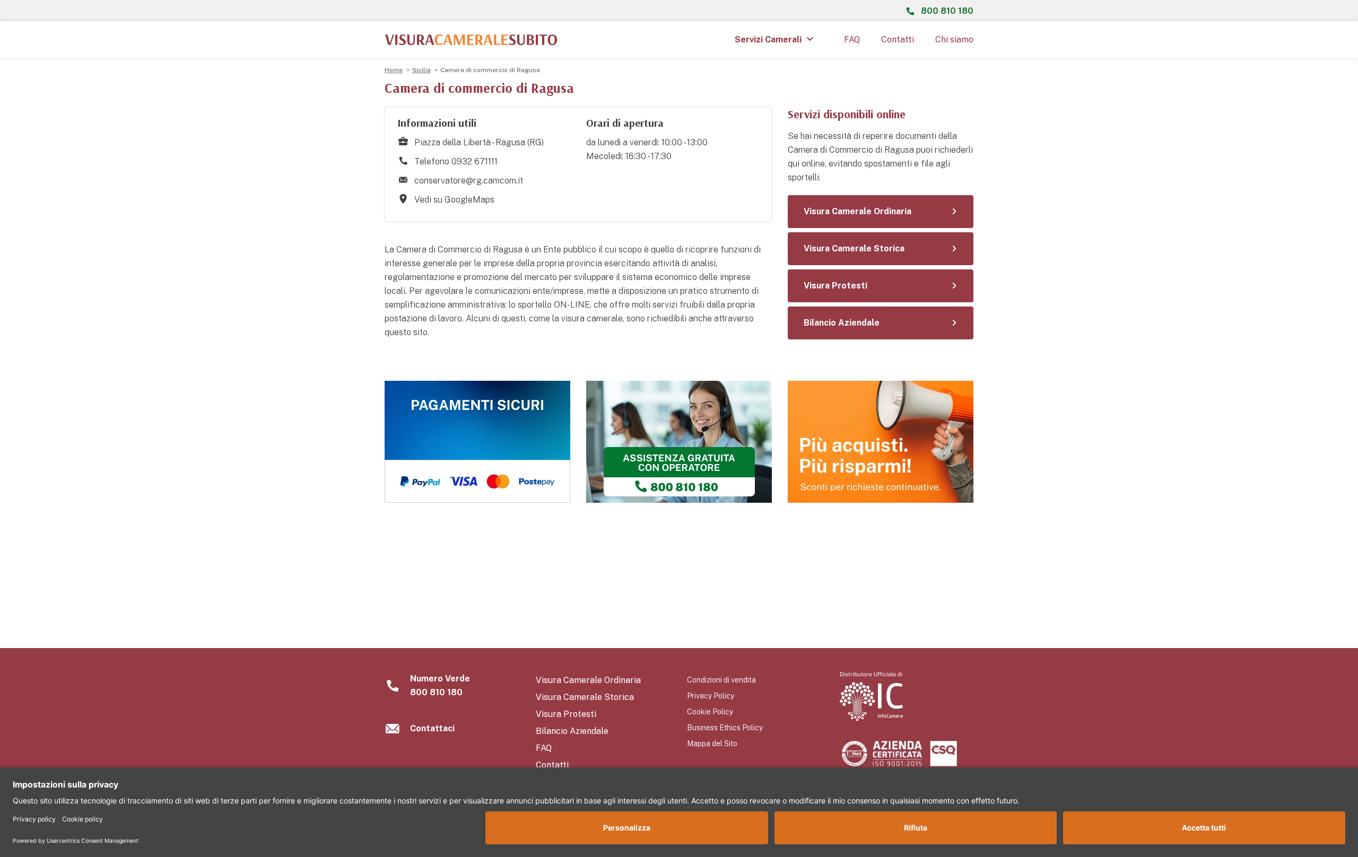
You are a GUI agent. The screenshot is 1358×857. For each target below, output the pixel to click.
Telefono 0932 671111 (456, 161)
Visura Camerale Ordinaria (588, 680)
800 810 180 (947, 11)
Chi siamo (954, 39)
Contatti (897, 39)
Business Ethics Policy (725, 727)
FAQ (852, 39)
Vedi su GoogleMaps (454, 200)
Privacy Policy (710, 696)
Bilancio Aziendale (572, 731)
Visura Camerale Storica (585, 697)
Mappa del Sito (712, 743)
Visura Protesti (566, 714)
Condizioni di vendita (721, 680)
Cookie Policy (710, 711)
